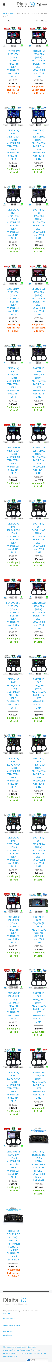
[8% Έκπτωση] (39, 433)
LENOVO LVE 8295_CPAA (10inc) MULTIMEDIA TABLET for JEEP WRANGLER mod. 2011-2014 (39, 460)
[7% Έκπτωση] (13, 354)
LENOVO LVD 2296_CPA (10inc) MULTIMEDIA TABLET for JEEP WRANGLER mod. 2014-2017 (39, 64)
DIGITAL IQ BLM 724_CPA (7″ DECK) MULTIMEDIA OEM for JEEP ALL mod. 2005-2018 (39, 930)
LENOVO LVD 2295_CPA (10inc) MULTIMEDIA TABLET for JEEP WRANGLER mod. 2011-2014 (13, 64)
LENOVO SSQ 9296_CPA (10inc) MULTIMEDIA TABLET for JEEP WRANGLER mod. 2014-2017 (39, 616)
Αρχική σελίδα (9, 13)
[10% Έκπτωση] (13, 823)
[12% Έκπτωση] (13, 116)
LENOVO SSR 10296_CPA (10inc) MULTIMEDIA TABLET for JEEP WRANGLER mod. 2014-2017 (13, 1006)
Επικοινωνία (9, 1319)
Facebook (7, 1335)
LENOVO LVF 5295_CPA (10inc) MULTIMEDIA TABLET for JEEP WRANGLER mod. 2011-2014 (13, 302)
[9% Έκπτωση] (39, 979)
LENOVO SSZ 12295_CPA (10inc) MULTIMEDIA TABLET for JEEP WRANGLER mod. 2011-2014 (13, 1164)
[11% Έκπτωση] (13, 433)
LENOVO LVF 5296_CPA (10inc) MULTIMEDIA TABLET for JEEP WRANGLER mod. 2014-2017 (39, 302)
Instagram (7, 1331)
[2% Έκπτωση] (13, 1216)
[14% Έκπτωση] (13, 274)
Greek (33, 1360)
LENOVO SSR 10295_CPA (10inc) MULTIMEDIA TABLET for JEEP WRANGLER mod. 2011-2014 (13, 930)
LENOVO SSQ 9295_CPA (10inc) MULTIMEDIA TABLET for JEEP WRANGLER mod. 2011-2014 (13, 616)
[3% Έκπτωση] (39, 1137)
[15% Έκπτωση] (13, 195)
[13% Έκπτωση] (13, 509)
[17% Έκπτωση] (13, 36)
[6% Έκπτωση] (39, 902)
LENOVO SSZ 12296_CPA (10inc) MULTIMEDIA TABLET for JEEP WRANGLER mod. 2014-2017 (39, 1085)
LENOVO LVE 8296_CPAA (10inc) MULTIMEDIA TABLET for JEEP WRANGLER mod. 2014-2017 (13, 460)
